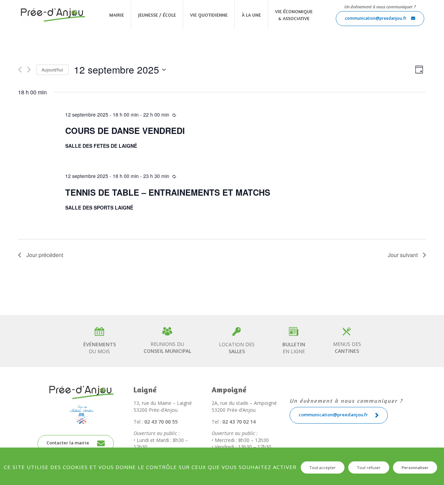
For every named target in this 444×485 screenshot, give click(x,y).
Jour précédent (44, 255)
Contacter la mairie (68, 443)
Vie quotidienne (209, 15)
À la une (251, 15)
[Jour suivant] (29, 69)
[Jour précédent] (20, 69)
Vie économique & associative (294, 14)
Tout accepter (322, 467)
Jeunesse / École (157, 15)
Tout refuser (369, 467)
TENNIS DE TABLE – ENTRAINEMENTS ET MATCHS (167, 192)
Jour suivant (403, 255)
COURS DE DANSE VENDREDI (125, 130)
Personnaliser (415, 467)
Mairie (116, 15)
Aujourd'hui (52, 70)
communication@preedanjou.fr (376, 18)
